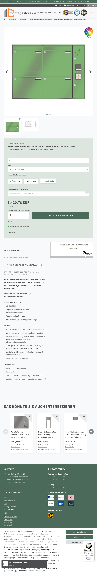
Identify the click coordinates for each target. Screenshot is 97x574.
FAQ (5, 503)
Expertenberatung (40, 2)
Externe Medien (51, 568)
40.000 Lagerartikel (15, 2)
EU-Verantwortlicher (16, 257)
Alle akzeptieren (80, 532)
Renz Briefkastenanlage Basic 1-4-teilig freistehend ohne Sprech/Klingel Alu (47, 435)
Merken (12, 232)
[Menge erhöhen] (27, 214)
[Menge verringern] (27, 217)
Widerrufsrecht (9, 510)
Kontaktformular (9, 500)
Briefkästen (12, 19)
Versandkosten (25, 210)
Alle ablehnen (79, 537)
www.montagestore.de (15, 482)
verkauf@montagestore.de (50, 13)
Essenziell (11, 568)
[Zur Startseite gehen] (4, 19)
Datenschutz (8, 519)
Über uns (7, 497)
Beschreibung (12, 250)
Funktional (22, 571)
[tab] (15, 250)
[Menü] (92, 542)
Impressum (8, 523)
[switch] (88, 558)
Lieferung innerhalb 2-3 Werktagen (73, 2)
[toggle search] (77, 5)
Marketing (36, 568)
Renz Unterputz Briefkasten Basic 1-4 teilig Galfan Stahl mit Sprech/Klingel (21, 435)
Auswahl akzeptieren (79, 542)
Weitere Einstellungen (37, 571)
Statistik (24, 568)
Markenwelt (8, 525)
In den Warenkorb (62, 215)
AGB (5, 513)
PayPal (10, 571)
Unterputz (23, 19)
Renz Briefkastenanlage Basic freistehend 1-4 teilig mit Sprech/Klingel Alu (75, 434)
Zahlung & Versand (10, 516)
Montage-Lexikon (10, 507)
